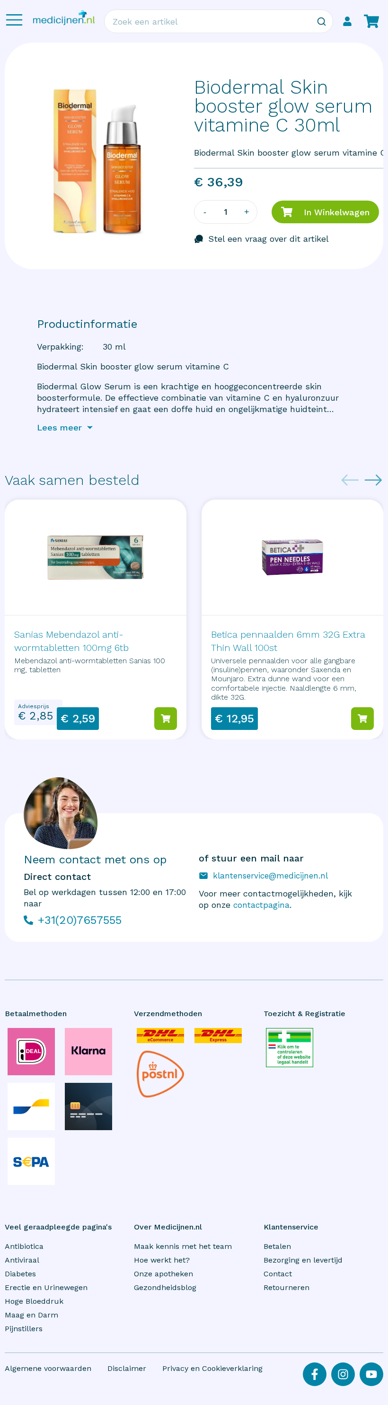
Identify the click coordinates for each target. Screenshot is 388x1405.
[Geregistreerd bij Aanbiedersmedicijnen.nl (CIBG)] (289, 1047)
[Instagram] (343, 1374)
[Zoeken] (321, 21)
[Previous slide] (350, 480)
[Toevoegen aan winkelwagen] (165, 718)
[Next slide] (373, 480)
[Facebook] (314, 1374)
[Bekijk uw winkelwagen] (371, 21)
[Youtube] (371, 1374)
